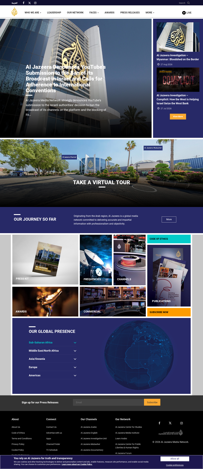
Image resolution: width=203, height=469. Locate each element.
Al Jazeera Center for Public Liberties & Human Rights (128, 446)
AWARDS (21, 311)
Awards (109, 12)
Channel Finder (53, 444)
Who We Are (32, 12)
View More (178, 116)
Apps (48, 438)
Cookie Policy (18, 450)
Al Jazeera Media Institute (127, 433)
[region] (101, 462)
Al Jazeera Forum (123, 453)
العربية (14, 3)
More (149, 12)
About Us (16, 427)
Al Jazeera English (89, 433)
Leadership (54, 12)
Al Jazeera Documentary (92, 450)
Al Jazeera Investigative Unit (94, 438)
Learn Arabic (121, 438)
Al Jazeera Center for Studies (128, 427)
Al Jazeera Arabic (89, 427)
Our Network (75, 12)
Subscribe (152, 402)
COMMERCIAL (92, 311)
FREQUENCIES (92, 279)
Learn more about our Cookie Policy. (77, 464)
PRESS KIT (22, 278)
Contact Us (51, 427)
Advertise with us (54, 433)
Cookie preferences (175, 465)
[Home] (17, 11)
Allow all (174, 459)
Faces (93, 12)
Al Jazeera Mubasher (90, 444)
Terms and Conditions (22, 438)
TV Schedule (52, 450)
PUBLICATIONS (161, 301)
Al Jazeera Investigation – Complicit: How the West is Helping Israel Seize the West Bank (178, 99)
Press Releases (130, 12)
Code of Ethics (18, 433)
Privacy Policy (18, 444)
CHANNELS (124, 279)
